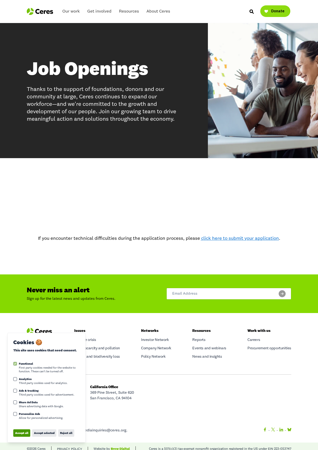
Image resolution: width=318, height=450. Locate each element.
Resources (129, 11)
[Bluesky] (288, 430)
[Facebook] (265, 430)
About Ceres (158, 11)
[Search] (251, 11)
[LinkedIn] (281, 430)
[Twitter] (273, 430)
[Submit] (282, 293)
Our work (71, 11)
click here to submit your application (240, 238)
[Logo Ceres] (40, 11)
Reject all (66, 433)
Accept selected (44, 433)
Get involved (99, 11)
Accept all (21, 433)
